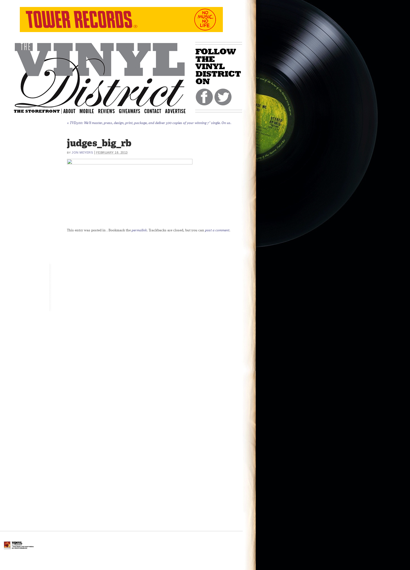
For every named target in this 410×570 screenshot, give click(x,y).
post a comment (217, 230)
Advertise (176, 111)
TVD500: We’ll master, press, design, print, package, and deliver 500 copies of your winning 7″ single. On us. (149, 123)
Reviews (110, 111)
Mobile (87, 111)
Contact (155, 111)
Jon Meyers (82, 152)
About (69, 111)
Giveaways (134, 111)
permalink (139, 230)
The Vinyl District (100, 74)
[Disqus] (196, 306)
